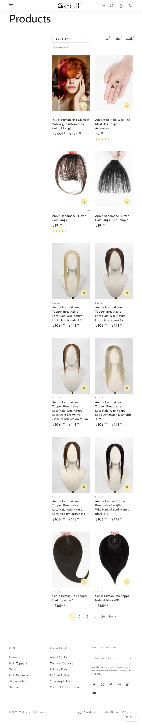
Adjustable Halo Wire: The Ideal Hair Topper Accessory (112, 124)
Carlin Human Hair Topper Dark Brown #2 (69, 598)
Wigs (12, 669)
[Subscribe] (131, 658)
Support (15, 687)
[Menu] (11, 6)
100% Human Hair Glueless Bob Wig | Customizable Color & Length (70, 124)
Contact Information (64, 687)
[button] (103, 6)
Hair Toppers (18, 663)
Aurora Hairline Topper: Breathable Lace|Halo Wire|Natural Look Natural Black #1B (112, 507)
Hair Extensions (20, 675)
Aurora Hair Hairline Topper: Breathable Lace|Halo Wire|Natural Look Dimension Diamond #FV (113, 410)
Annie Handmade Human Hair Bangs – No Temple (112, 218)
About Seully (58, 657)
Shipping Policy (60, 681)
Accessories (17, 681)
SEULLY (23, 712)
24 (103, 616)
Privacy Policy (59, 669)
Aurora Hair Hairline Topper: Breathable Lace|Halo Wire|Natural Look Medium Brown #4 (68, 507)
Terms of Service (62, 663)
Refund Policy (59, 675)
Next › (112, 616)
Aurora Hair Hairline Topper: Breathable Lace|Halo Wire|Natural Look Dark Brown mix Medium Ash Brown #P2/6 (70, 410)
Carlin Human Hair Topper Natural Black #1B (112, 598)
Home (13, 657)
